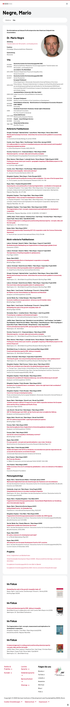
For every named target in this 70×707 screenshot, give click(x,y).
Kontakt (7, 673)
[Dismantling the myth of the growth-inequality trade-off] (59, 593)
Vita (14, 20)
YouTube (41, 674)
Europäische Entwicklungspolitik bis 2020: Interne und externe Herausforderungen (32, 567)
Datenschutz (29, 702)
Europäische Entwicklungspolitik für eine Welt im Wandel (24, 564)
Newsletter (41, 681)
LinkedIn (41, 678)
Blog (39, 688)
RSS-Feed (41, 685)
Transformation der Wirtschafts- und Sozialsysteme (22, 43)
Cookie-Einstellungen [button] (12, 702)
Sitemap (24, 685)
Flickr (40, 691)
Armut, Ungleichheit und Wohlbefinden (18, 555)
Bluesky (40, 671)
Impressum (43, 702)
